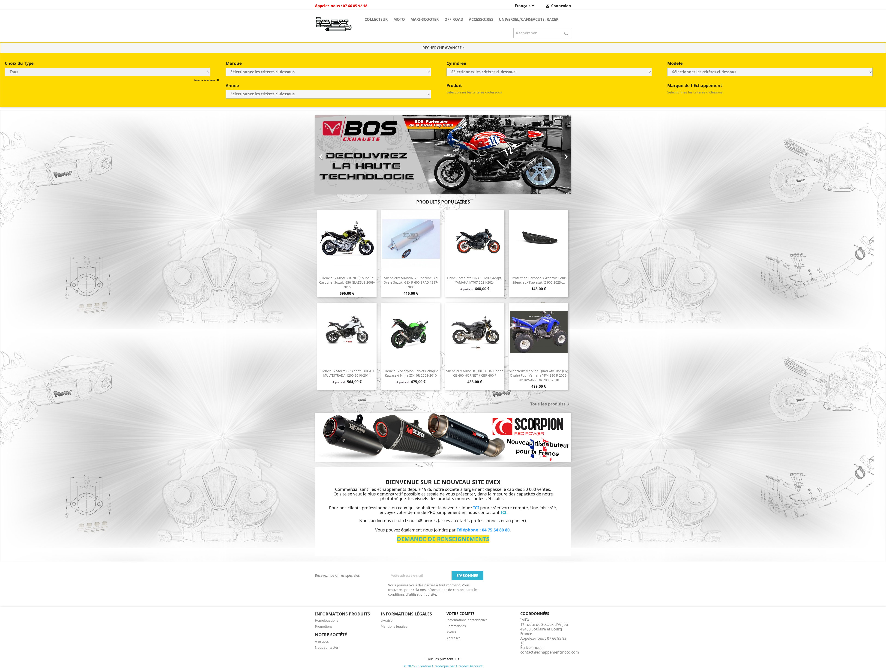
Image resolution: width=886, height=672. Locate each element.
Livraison (388, 620)
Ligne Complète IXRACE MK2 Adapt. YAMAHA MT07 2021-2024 (474, 280)
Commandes (456, 626)
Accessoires (481, 19)
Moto (399, 19)
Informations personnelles (467, 620)
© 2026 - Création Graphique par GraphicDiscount (443, 666)
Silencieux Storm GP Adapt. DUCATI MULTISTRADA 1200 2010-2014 (347, 373)
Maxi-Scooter (424, 19)
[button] (334, 154)
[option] (443, 154)
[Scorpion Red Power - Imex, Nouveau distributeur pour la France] (443, 437)
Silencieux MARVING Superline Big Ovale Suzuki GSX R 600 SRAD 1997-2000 (410, 282)
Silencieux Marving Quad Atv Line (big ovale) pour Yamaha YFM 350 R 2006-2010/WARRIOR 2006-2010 (538, 375)
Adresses (453, 638)
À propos (322, 641)
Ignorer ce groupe (205, 79)
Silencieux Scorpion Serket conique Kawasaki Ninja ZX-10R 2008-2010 (410, 373)
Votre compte (460, 613)
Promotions (323, 626)
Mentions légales (394, 626)
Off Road (453, 19)
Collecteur (376, 19)
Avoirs (451, 632)
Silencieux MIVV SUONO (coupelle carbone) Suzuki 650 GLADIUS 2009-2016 (347, 282)
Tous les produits (550, 404)
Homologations (326, 620)
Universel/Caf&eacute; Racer (529, 19)
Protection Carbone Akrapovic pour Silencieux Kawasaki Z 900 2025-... (539, 280)
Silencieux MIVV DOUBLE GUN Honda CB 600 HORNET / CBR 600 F (474, 373)
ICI (503, 512)
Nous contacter (326, 647)
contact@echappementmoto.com (549, 652)
